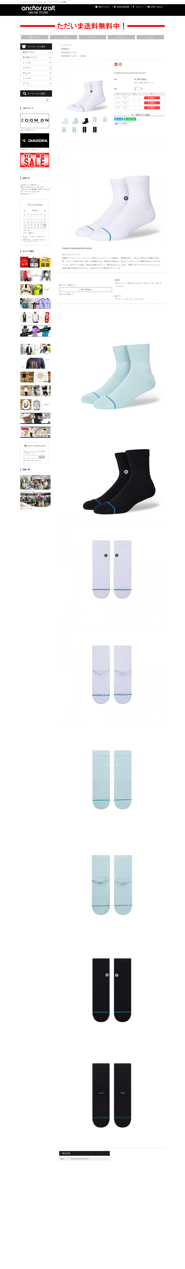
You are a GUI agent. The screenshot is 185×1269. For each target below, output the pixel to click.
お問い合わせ (157, 7)
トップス (64, 37)
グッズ (150, 37)
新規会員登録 (123, 7)
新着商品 (65, 49)
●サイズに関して (66, 294)
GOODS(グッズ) (68, 52)
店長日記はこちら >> (27, 194)
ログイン (140, 7)
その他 (82, 56)
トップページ (65, 45)
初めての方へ (104, 7)
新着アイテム (35, 37)
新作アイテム (29, 52)
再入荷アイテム (30, 57)
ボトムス (121, 37)
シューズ (27, 78)
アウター (92, 37)
